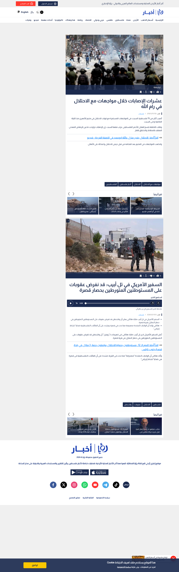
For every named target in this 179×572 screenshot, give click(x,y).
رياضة (80, 20)
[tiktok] (116, 485)
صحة (128, 20)
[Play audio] (70, 303)
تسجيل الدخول (47, 4)
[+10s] (158, 303)
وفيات (28, 20)
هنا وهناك (70, 20)
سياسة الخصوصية (124, 567)
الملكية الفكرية (88, 498)
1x (77, 303)
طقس (109, 20)
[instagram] (74, 485)
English (24, 12)
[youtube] (95, 485)
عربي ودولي (99, 20)
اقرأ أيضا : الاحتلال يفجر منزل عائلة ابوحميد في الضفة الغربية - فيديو (122, 137)
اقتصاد (88, 20)
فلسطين (119, 20)
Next (69, 193)
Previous (73, 193)
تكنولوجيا (59, 20)
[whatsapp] (84, 485)
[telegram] (105, 485)
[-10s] (153, 303)
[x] (63, 485)
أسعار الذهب (147, 20)
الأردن (136, 20)
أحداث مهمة (46, 20)
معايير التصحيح (74, 498)
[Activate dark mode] (39, 12)
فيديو (36, 20)
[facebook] (53, 485)
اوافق (35, 565)
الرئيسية (159, 20)
